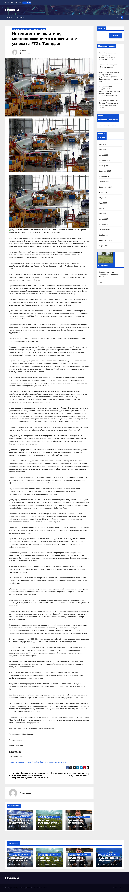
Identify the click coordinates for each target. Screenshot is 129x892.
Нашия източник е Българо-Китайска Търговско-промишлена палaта (37, 762)
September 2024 (105, 240)
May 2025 (102, 208)
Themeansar (43, 888)
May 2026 (103, 144)
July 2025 (102, 198)
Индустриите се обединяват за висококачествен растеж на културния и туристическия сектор (109, 91)
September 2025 (105, 187)
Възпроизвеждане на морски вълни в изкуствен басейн (69, 774)
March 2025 (103, 219)
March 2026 (103, 155)
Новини (12, 10)
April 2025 (103, 214)
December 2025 (105, 171)
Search (101, 28)
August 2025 (104, 192)
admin (24, 50)
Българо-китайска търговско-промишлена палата (29, 29)
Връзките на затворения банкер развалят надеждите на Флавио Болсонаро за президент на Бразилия (110, 76)
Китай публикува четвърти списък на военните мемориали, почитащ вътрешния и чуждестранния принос (30, 775)
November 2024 (105, 230)
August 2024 (104, 246)
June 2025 (103, 203)
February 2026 (104, 160)
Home (9, 18)
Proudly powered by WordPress (15, 888)
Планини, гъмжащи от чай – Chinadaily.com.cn (49, 823)
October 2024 (104, 235)
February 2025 (104, 224)
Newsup (34, 888)
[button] (118, 18)
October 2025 (104, 182)
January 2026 (104, 166)
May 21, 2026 (15, 864)
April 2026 (103, 150)
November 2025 (105, 176)
